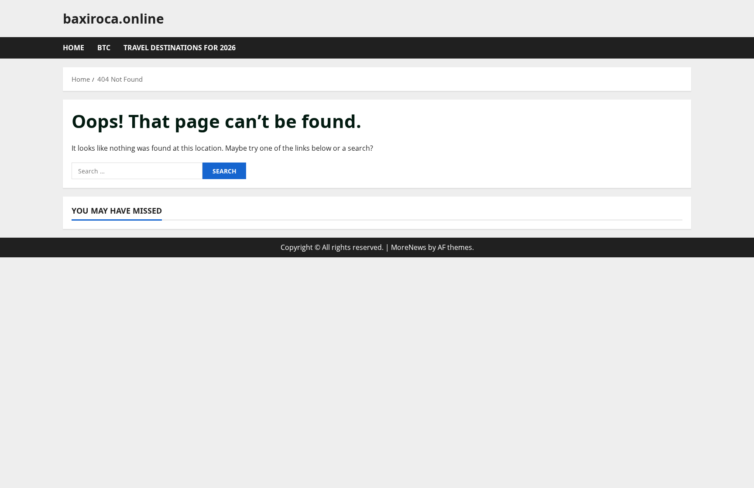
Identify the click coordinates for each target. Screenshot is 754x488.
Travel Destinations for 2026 (179, 47)
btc (103, 47)
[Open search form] (688, 48)
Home (73, 47)
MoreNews (408, 247)
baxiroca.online (113, 19)
